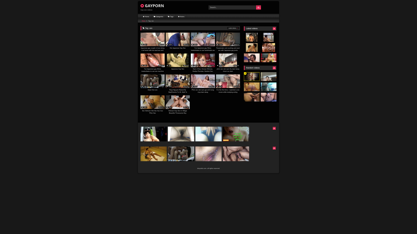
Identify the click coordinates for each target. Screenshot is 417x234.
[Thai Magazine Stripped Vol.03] (252, 47)
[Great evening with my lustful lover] (181, 134)
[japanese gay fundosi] (154, 153)
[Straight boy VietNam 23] (268, 86)
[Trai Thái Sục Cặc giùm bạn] (268, 37)
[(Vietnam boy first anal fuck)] (208, 153)
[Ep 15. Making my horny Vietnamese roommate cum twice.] (252, 76)
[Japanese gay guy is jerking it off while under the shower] (252, 86)
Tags (171, 16)
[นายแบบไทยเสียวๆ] (252, 37)
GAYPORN (154, 5)
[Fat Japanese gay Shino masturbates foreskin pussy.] (268, 97)
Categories (159, 16)
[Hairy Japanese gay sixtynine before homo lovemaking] (236, 153)
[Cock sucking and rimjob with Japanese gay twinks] (252, 97)
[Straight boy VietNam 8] (208, 134)
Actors (182, 16)
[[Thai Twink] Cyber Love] (268, 47)
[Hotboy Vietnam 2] (154, 134)
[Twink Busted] (252, 57)
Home (147, 16)
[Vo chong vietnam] (236, 134)
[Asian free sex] (181, 153)
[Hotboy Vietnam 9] (268, 76)
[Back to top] (410, 227)
